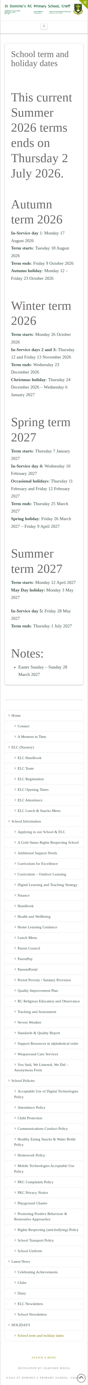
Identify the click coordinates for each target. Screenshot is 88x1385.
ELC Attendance (30, 800)
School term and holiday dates (41, 1336)
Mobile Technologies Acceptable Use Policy (44, 1168)
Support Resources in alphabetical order (48, 1043)
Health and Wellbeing (34, 916)
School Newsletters (32, 1314)
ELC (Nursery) (22, 747)
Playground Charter (32, 1203)
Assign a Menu (44, 1357)
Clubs (22, 1283)
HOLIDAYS (20, 1325)
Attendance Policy (31, 1107)
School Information (26, 821)
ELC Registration (31, 779)
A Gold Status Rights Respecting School (48, 842)
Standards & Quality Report (39, 1033)
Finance (24, 895)
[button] (44, 26)
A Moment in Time (32, 737)
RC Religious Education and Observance (49, 1001)
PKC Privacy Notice (33, 1193)
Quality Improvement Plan (38, 991)
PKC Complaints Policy (36, 1182)
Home (16, 715)
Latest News (20, 1261)
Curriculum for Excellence (38, 864)
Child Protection (30, 1118)
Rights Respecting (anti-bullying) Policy (48, 1230)
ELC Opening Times (33, 790)
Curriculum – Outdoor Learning (42, 874)
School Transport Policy (36, 1240)
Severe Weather (29, 1022)
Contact (23, 726)
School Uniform (30, 1251)
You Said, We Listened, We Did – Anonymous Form (41, 1067)
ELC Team (26, 768)
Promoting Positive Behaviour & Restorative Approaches (40, 1216)
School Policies (23, 1081)
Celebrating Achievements (38, 1272)
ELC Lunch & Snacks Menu (39, 811)
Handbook (26, 906)
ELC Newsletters (30, 1304)
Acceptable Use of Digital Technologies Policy (46, 1094)
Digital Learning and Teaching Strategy (47, 885)
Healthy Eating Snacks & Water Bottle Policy (45, 1142)
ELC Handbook (30, 758)
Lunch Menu (27, 938)
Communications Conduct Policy (43, 1129)
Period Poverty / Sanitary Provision (44, 980)
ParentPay (25, 959)
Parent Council (29, 948)
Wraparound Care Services (38, 1054)
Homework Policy (31, 1155)
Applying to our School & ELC (41, 832)
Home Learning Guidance (37, 927)
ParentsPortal (27, 969)
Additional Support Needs (37, 853)
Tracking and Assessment (37, 1012)
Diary (22, 1293)
